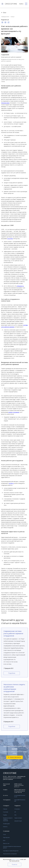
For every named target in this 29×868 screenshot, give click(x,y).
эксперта (11, 483)
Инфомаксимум (5, 103)
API (15, 812)
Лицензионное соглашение (10, 853)
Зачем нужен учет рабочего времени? (11, 57)
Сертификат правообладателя (10, 850)
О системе (5, 812)
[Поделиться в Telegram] (2, 22)
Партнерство (6, 837)
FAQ (15, 815)
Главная (5, 809)
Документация (18, 821)
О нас (4, 834)
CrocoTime (10, 238)
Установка (17, 809)
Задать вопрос (18, 818)
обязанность (20, 286)
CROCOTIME (9, 773)
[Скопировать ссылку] (8, 22)
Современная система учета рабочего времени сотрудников (13, 633)
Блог (4, 840)
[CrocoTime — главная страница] (9, 4)
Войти (21, 4)
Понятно (14, 864)
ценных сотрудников (13, 412)
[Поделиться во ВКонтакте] (5, 22)
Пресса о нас (6, 843)
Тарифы (5, 815)
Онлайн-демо (6, 823)
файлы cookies (15, 859)
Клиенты (5, 826)
